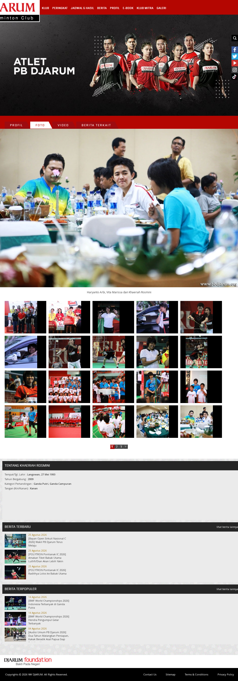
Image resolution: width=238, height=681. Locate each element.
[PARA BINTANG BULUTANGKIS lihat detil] (109, 387)
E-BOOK (128, 8)
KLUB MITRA (145, 8)
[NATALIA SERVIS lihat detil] (196, 317)
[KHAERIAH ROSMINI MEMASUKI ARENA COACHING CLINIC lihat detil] (21, 421)
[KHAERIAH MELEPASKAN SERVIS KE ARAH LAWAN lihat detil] (65, 352)
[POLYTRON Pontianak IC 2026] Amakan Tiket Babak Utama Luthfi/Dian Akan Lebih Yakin (47, 557)
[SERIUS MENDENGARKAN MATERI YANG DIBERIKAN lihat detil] (109, 421)
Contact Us (149, 674)
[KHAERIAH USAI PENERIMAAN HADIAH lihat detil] (109, 317)
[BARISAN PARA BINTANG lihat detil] (65, 421)
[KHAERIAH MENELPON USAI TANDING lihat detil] (152, 317)
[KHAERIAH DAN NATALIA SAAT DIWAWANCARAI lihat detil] (152, 352)
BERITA (102, 8)
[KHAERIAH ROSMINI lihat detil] (196, 387)
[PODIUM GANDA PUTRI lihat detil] (21, 317)
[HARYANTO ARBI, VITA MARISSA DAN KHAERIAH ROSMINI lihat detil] (196, 421)
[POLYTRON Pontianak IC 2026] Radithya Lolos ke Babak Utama (47, 571)
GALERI (161, 8)
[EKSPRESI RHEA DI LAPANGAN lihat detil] (152, 387)
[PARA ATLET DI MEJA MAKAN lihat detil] (152, 421)
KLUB (45, 8)
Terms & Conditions (196, 674)
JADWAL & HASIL (82, 8)
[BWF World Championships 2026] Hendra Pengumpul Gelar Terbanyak (48, 620)
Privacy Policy (226, 674)
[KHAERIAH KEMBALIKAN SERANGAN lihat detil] (109, 352)
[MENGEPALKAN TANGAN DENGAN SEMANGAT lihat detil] (65, 387)
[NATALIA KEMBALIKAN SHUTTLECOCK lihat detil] (196, 352)
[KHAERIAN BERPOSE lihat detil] (21, 352)
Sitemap (170, 674)
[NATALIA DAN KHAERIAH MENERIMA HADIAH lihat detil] (65, 317)
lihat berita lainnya (227, 527)
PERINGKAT (60, 8)
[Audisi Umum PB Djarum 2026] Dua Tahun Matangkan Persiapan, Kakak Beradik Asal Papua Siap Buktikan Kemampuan (48, 637)
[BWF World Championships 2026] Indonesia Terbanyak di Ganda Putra (48, 604)
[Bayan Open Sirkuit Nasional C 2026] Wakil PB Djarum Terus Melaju (47, 542)
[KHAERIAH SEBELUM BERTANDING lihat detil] (21, 387)
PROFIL (114, 8)
